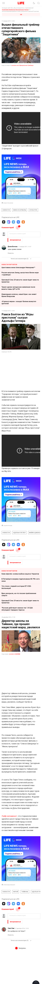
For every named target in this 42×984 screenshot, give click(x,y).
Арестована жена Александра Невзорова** (18, 267)
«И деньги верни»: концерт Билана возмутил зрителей (19, 302)
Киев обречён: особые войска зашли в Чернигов (20, 574)
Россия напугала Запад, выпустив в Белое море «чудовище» (20, 273)
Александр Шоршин (9, 884)
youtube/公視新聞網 (14, 654)
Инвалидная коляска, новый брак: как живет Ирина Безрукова (19, 295)
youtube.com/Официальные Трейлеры (22, 65)
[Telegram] (13, 222)
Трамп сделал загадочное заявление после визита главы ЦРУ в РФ (18, 288)
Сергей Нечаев (8, 525)
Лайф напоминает (9, 816)
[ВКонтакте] (18, 222)
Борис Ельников (8, 203)
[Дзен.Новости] (4, 222)
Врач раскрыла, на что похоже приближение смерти (19, 594)
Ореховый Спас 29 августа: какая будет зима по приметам (20, 281)
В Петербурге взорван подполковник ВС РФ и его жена (21, 580)
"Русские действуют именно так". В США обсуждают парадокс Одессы (17, 609)
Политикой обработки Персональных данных (15, 9)
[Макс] (9, 222)
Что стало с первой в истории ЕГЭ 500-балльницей (16, 587)
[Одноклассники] (23, 222)
